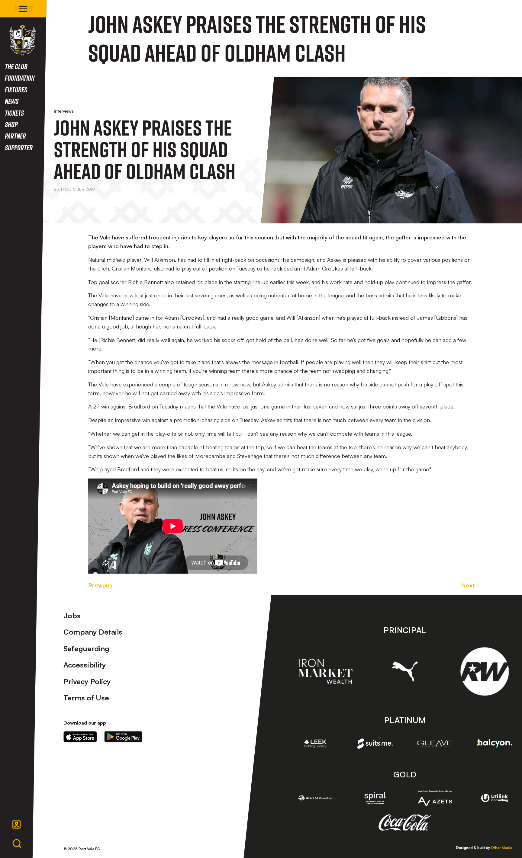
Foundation (19, 77)
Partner (15, 135)
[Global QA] (315, 798)
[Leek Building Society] (315, 744)
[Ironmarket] (325, 671)
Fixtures (16, 89)
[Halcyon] (494, 743)
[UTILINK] (494, 797)
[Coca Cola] (405, 823)
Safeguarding (86, 648)
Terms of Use (86, 697)
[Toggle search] (17, 844)
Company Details (92, 631)
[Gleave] (435, 743)
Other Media (501, 847)
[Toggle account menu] (16, 824)
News (11, 101)
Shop (11, 124)
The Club (16, 66)
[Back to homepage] (22, 40)
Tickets (14, 112)
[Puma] (405, 671)
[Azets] (435, 798)
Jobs (72, 615)
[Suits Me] (375, 743)
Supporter (19, 147)
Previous (100, 585)
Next (468, 585)
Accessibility (84, 664)
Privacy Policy (87, 681)
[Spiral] (375, 798)
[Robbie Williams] (484, 671)
